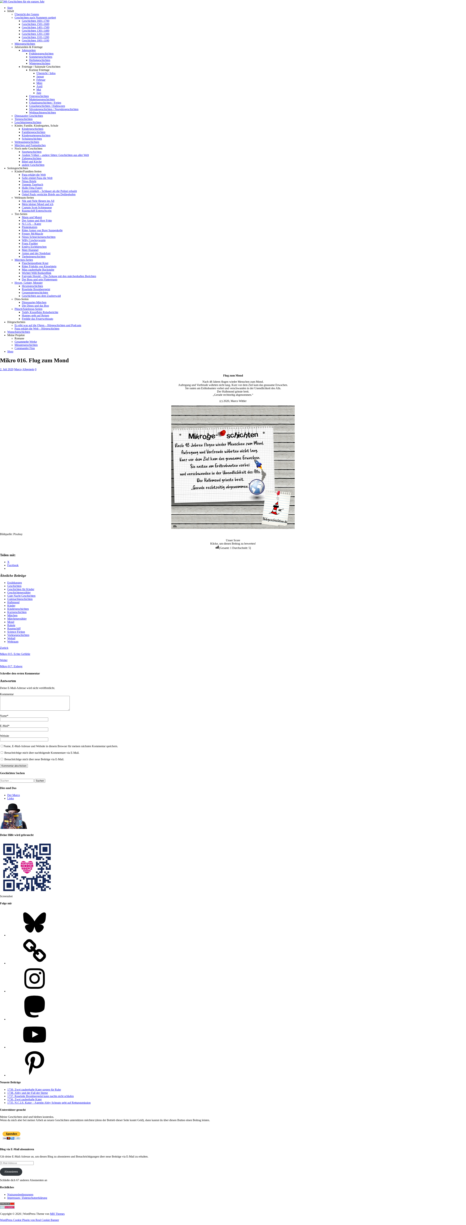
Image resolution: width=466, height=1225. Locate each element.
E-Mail (4, 725)
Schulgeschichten (32, 138)
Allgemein (28, 369)
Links (10, 798)
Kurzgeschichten (17, 612)
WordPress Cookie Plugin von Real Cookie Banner (29, 1220)
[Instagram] (34, 991)
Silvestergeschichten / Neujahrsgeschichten (53, 109)
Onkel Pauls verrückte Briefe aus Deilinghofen (49, 194)
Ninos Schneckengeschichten (39, 236)
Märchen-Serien (24, 259)
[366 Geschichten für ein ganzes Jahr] (22, 1)
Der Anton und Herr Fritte (37, 220)
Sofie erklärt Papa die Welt (37, 178)
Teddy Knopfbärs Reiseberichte (40, 312)
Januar (40, 76)
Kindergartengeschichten (36, 135)
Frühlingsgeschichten (41, 53)
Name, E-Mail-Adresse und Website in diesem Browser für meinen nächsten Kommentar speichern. (61, 746)
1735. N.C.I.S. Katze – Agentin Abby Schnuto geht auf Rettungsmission (49, 1102)
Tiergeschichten (24, 119)
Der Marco (13, 795)
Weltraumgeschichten (27, 142)
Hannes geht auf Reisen (35, 315)
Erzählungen (14, 582)
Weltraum (12, 641)
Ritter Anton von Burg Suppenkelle (42, 230)
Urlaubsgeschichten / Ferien (45, 102)
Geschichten (14, 585)
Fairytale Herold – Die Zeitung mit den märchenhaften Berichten (59, 276)
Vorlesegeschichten (18, 635)
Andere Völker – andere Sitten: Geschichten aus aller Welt (55, 155)
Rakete (11, 625)
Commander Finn (25, 348)
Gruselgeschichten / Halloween (47, 105)
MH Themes (57, 1213)
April (39, 86)
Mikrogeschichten (25, 43)
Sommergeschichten (40, 56)
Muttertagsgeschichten (42, 99)
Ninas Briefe (29, 181)
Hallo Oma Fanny (32, 187)
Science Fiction (16, 631)
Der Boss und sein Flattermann (39, 279)
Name (3, 715)
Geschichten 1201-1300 (35, 33)
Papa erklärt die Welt (34, 174)
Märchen (12, 615)
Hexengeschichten (32, 286)
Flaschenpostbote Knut (35, 263)
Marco (18, 369)
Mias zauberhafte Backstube (38, 269)
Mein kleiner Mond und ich (37, 204)
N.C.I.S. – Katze (31, 223)
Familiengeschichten (33, 132)
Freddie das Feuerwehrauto (37, 318)
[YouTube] (34, 1047)
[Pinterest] (34, 1075)
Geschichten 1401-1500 (35, 27)
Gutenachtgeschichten (20, 599)
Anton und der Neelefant (36, 253)
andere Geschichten (33, 164)
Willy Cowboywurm (34, 240)
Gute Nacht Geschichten (21, 595)
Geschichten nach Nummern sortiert (35, 17)
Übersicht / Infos (46, 73)
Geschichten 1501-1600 (35, 24)
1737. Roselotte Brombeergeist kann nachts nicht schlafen (40, 1096)
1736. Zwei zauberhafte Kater (24, 1099)
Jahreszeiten (29, 50)
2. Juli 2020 (6, 369)
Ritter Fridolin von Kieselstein (39, 266)
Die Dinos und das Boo (35, 305)
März (39, 83)
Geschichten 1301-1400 (35, 30)
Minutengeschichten (26, 344)
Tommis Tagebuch (32, 184)
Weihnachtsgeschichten (42, 112)
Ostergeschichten (39, 96)
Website (4, 735)
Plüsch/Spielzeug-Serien (28, 308)
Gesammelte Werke (26, 341)
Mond (10, 622)
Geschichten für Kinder (20, 589)
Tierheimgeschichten (34, 256)
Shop (10, 351)
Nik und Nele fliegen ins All (38, 200)
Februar (40, 79)
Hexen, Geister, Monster (29, 282)
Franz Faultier (30, 243)
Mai (38, 89)
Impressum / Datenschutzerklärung (27, 1197)
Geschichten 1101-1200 (35, 37)
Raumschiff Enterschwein (37, 210)
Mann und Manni (32, 217)
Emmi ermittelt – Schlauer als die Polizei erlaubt (49, 191)
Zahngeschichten (31, 158)
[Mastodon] (34, 1019)
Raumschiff (14, 628)
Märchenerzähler (17, 618)
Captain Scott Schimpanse (37, 207)
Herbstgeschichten (39, 60)
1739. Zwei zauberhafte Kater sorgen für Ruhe (34, 1089)
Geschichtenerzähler (19, 592)
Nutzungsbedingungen (20, 1194)
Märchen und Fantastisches (30, 145)
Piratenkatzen (29, 227)
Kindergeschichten (32, 128)
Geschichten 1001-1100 (35, 40)
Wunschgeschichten (18, 331)
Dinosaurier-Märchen (34, 302)
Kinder (11, 605)
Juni (38, 92)
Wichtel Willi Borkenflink (36, 272)
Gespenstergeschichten (35, 292)
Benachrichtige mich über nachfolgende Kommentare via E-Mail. (41, 752)
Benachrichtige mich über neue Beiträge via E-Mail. (34, 759)
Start (10, 7)
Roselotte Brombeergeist (36, 289)
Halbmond (13, 602)
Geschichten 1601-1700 (35, 20)
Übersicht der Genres (27, 14)
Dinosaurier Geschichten (29, 115)
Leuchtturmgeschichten (28, 122)
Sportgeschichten (32, 151)
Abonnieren (11, 1171)
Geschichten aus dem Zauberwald (41, 295)
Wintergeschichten (39, 63)
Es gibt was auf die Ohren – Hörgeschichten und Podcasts (48, 325)
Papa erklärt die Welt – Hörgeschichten (37, 328)
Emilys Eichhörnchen (34, 246)
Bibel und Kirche (32, 161)
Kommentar (7, 694)
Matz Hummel (30, 250)
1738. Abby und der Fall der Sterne (27, 1092)
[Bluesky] (34, 935)
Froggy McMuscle (32, 233)
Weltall (11, 638)
